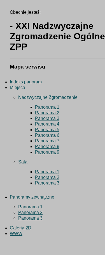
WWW (16, 233)
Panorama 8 (47, 146)
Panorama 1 (47, 107)
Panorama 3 (47, 118)
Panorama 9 (47, 152)
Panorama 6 (47, 135)
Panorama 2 (47, 112)
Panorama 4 (47, 124)
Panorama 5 (47, 129)
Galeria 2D (20, 228)
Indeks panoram (26, 81)
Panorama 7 (47, 140)
